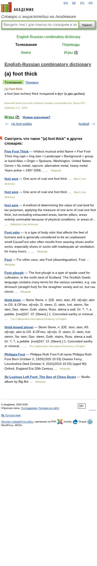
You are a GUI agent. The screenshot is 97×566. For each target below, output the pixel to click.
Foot (8, 259)
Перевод (31, 82)
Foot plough (14, 272)
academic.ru (17, 7)
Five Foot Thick (17, 151)
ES (82, 3)
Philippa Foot (15, 354)
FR (90, 3)
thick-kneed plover (19, 327)
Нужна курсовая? (37, 117)
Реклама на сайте (49, 408)
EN (66, 3)
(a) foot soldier (21, 124)
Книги (26, 52)
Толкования (26, 45)
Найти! (87, 25)
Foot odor (12, 232)
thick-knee (13, 300)
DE (74, 3)
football (84, 124)
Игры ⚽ (71, 52)
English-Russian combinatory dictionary (48, 37)
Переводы (71, 45)
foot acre (11, 178)
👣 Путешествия (11, 415)
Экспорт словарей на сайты (17, 421)
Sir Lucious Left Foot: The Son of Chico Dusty (40, 377)
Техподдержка (29, 408)
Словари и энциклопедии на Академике (38, 16)
